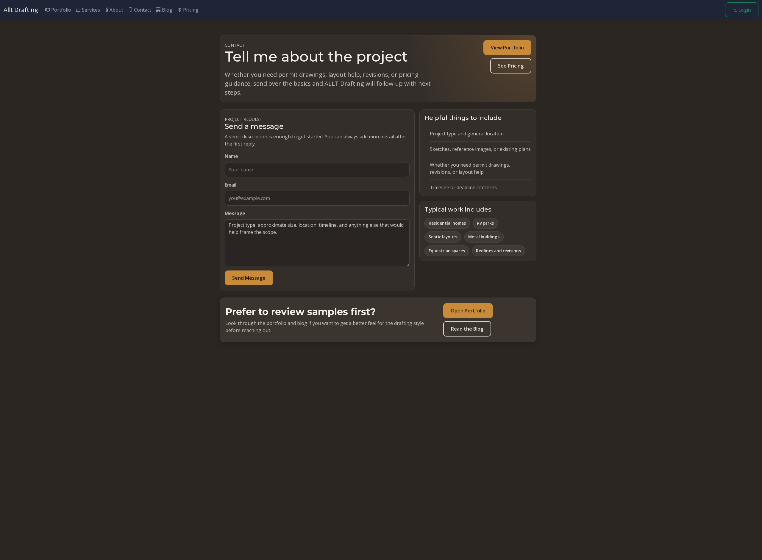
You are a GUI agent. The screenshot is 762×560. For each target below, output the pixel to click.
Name (231, 156)
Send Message (249, 278)
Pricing (190, 10)
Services (90, 10)
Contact (142, 10)
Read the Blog (467, 329)
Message (235, 213)
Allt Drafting (21, 10)
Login (744, 10)
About (116, 10)
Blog (166, 10)
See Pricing (511, 65)
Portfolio (60, 10)
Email (230, 185)
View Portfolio (507, 47)
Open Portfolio (468, 310)
